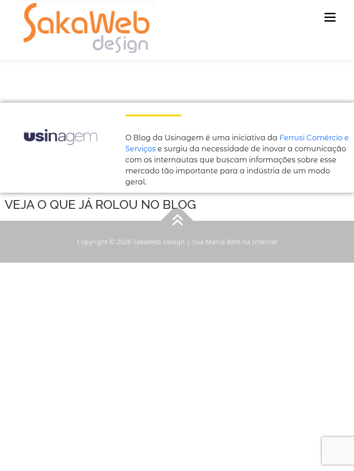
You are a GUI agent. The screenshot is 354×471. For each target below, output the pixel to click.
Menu (330, 17)
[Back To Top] (177, 220)
